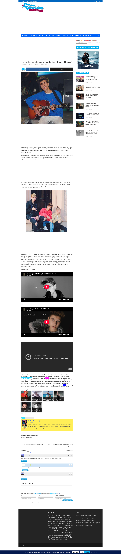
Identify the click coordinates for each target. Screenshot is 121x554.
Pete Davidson (55, 535)
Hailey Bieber (65, 521)
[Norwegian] (96, 40)
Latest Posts (30, 418)
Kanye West (52, 525)
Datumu (27, 452)
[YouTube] (24, 429)
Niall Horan (54, 533)
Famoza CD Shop (68, 35)
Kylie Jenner (61, 527)
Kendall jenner (66, 525)
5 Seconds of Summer (52, 515)
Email (39, 495)
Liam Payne (68, 527)
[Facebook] (24, 427)
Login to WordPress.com (45, 493)
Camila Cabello (62, 517)
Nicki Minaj (59, 533)
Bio (23, 418)
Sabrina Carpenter (61, 535)
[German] (78, 40)
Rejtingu (31, 452)
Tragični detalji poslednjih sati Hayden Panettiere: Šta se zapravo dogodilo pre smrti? (91, 78)
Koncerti (58, 35)
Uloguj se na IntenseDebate (37, 493)
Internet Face (87, 35)
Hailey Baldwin (59, 521)
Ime (21, 495)
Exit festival (66, 519)
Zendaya (65, 539)
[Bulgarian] (83, 40)
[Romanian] (85, 40)
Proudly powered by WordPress (27, 545)
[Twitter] (22, 427)
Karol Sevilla (56, 525)
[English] (76, 40)
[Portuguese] (93, 40)
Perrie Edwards (50, 535)
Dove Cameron (56, 519)
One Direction (66, 533)
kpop (55, 527)
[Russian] (91, 40)
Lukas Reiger (29, 437)
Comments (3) (44, 64)
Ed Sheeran (61, 519)
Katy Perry (61, 525)
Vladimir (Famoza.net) (33, 64)
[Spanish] (86, 40)
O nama (27, 1)
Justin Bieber (65, 523)
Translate (97, 42)
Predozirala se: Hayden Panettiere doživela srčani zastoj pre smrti (92, 105)
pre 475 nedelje (30, 455)
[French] (90, 40)
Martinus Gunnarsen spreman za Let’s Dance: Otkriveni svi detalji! (92, 86)
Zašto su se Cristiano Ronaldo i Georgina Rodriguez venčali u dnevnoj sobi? (92, 96)
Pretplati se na (23, 500)
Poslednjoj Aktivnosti (37, 452)
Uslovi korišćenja (33, 1)
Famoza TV (78, 35)
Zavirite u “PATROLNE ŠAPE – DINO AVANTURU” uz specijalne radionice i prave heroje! (92, 123)
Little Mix (55, 529)
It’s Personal (50, 35)
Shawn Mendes (59, 537)
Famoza (27, 465)
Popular (36, 435)
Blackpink (53, 517)
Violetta (54, 539)
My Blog (30, 435)
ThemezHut (45, 545)
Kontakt (22, 1)
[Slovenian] (80, 40)
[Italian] (95, 40)
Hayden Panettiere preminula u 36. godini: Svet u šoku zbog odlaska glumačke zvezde (92, 132)
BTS (57, 517)
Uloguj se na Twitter (53, 493)
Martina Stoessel (61, 530)
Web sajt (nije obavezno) (59, 495)
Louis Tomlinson (62, 529)
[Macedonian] (81, 40)
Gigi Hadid (54, 521)
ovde (64, 385)
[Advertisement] (73, 19)
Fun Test (41, 35)
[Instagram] (26, 427)
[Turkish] (88, 40)
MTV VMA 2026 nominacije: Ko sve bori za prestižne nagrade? (92, 114)
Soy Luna (65, 537)
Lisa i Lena (50, 529)
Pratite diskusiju (71, 450)
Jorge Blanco (56, 523)
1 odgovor (30, 460)
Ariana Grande (62, 515)
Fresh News (34, 35)
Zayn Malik (60, 539)
